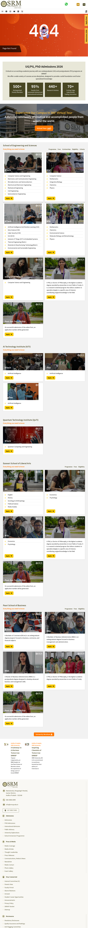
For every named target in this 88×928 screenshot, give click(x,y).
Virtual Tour (42, 128)
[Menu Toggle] (86, 11)
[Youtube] (14, 11)
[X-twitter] (22, 11)
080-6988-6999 (11, 800)
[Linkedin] (18, 11)
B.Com (8, 629)
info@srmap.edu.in (12, 805)
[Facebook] (6, 11)
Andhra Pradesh (15, 743)
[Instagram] (10, 11)
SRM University (15, 745)
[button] (78, 4)
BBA (49, 631)
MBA (7, 670)
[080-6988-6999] (4, 800)
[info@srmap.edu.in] (4, 804)
